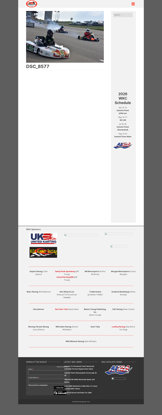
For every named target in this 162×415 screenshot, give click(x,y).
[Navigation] (133, 4)
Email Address (34, 378)
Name (31, 369)
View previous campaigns (38, 385)
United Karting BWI (65, 277)
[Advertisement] (123, 54)
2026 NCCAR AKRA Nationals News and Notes (79, 380)
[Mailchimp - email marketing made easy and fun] (60, 394)
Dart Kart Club (61, 309)
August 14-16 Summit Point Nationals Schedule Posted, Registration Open (79, 367)
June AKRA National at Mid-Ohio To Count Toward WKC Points (80, 387)
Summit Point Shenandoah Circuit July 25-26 (80, 374)
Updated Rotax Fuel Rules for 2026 (77, 393)
